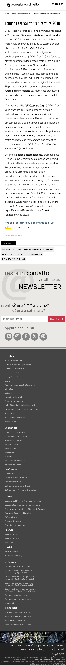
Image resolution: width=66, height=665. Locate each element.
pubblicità (28, 645)
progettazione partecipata (29, 254)
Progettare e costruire (14, 401)
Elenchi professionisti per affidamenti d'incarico (25, 509)
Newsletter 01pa (12, 538)
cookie (50, 649)
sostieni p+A (57, 645)
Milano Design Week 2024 (16, 620)
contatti (60, 649)
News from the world (14, 397)
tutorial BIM (10, 603)
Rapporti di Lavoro (13, 521)
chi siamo (16, 645)
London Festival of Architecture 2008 (35, 249)
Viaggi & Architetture (14, 377)
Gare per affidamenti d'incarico (18, 513)
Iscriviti (56, 318)
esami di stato (11, 452)
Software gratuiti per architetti (17, 486)
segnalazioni (42, 645)
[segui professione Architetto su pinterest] (43, 337)
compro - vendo (11, 444)
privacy (40, 649)
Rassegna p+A (11, 421)
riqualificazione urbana (13, 259)
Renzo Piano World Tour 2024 (18, 616)
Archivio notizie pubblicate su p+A (20, 385)
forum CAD (10, 473)
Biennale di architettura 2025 (17, 612)
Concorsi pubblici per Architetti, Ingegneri (23, 501)
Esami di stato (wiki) (13, 555)
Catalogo (9, 393)
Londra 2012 (7, 254)
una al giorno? (33, 305)
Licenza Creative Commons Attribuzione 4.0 (46, 659)
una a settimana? (30, 310)
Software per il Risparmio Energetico (20, 490)
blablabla (9, 456)
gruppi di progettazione (15, 432)
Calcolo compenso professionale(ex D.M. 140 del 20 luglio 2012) (19, 584)
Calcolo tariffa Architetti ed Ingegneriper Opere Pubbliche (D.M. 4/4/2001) (21, 590)
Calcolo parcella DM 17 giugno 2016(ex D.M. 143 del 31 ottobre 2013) (21, 577)
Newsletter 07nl (12, 534)
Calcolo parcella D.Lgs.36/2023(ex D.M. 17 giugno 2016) (18, 571)
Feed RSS (9, 542)
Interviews (9, 413)
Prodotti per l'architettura (15, 417)
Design (8, 381)
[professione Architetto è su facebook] (26, 337)
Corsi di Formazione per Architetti (19, 364)
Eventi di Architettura (14, 360)
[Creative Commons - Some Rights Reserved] (33, 655)
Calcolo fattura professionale (17, 566)
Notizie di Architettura (14, 373)
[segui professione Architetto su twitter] (34, 337)
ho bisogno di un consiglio (16, 436)
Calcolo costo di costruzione (17, 595)
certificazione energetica (15, 460)
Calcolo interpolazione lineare (18, 599)
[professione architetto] (24, 5)
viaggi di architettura (13, 440)
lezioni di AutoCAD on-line (16, 477)
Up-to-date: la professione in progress (21, 409)
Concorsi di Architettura (15, 368)
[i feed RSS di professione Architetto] (8, 337)
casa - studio (10, 448)
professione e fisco (13, 464)
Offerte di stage (11, 517)
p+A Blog (9, 389)
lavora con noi (27, 649)
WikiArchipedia (11, 551)
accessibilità (8, 249)
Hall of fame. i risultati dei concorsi (20, 405)
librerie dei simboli (13, 482)
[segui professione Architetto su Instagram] (17, 337)
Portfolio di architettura (15, 525)
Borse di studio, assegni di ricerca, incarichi (23, 505)
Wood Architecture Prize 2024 (18, 624)
